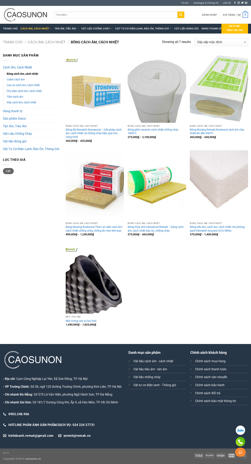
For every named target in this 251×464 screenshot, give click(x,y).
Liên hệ (227, 2)
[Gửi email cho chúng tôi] (246, 3)
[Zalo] (240, 430)
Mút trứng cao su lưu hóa (81, 321)
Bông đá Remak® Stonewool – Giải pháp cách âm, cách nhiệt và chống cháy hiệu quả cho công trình (94, 133)
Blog (6, 452)
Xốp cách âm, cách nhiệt (21, 102)
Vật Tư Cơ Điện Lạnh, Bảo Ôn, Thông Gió (142, 28)
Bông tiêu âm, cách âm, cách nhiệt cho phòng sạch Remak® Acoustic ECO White (217, 228)
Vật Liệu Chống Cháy (95, 28)
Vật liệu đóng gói (186, 28)
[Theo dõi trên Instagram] (238, 3)
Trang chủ (10, 28)
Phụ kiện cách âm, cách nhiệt (24, 91)
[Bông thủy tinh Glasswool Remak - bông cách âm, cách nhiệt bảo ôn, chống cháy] (157, 185)
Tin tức (185, 2)
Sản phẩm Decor (14, 118)
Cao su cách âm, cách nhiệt (23, 85)
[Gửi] (180, 15)
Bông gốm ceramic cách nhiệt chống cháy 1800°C (153, 131)
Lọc (8, 171)
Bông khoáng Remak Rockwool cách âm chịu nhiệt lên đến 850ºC (217, 131)
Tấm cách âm (15, 96)
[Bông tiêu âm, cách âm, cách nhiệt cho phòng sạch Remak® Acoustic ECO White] (219, 185)
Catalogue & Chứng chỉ (205, 2)
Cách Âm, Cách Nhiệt (34, 28)
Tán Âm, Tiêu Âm (65, 28)
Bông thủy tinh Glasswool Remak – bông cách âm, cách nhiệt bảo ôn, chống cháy (156, 228)
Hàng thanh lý (211, 28)
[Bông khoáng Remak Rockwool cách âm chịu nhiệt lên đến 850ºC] (219, 88)
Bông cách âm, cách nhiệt (22, 74)
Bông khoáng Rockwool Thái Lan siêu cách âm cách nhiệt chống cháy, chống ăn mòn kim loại (94, 228)
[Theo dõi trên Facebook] (235, 3)
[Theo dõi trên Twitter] (242, 3)
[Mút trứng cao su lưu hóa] (95, 279)
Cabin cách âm (16, 79)
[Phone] (240, 441)
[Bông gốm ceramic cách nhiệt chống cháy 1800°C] (157, 88)
